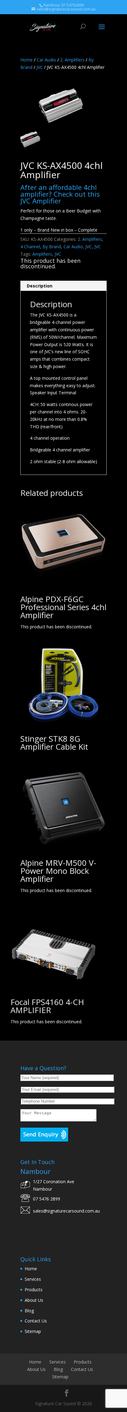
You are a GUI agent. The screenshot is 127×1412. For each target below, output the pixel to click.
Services (33, 1279)
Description (39, 286)
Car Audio (46, 60)
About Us (34, 1300)
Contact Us (36, 1321)
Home (26, 60)
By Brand (52, 246)
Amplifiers (42, 254)
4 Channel (30, 246)
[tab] (63, 286)
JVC (39, 67)
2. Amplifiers (72, 60)
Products (34, 1290)
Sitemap (33, 1331)
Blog (29, 1311)
